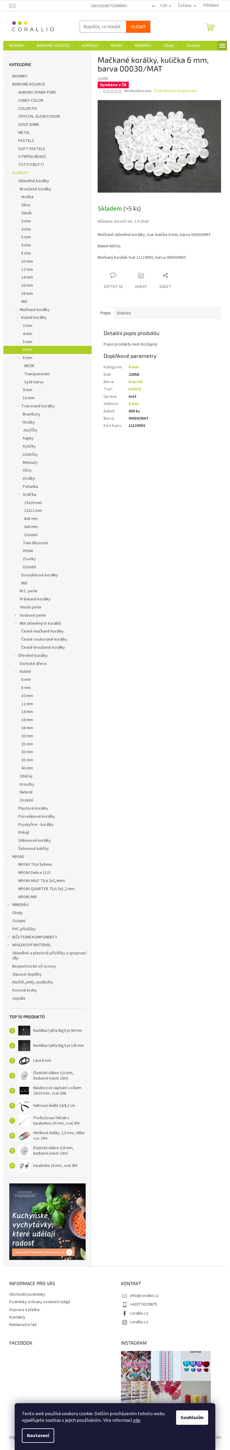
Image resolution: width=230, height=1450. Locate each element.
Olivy (27, 470)
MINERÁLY (20, 905)
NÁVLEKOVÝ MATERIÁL (31, 945)
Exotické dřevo (33, 664)
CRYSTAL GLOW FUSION (39, 116)
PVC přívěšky (24, 929)
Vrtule (28, 551)
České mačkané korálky (42, 631)
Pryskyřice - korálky (36, 825)
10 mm (27, 261)
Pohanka (30, 487)
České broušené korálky (43, 648)
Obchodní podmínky (109, 6)
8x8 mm (31, 519)
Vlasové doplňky (27, 974)
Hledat (138, 26)
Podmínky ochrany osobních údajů (39, 1302)
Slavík (26, 213)
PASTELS (26, 141)
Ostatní (30, 535)
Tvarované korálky (38, 406)
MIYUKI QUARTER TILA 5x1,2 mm (46, 889)
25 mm (27, 744)
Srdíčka (29, 495)
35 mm (27, 760)
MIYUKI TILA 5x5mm (35, 865)
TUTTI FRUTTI (31, 165)
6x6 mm (31, 527)
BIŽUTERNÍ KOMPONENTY (34, 937)
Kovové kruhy (24, 990)
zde (136, 1420)
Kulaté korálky (34, 318)
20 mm (27, 736)
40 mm (27, 768)
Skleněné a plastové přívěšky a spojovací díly (49, 955)
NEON (29, 366)
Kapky (28, 438)
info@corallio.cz (144, 1296)
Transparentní (36, 374)
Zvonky (29, 559)
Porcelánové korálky (36, 817)
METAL (24, 133)
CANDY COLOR (30, 101)
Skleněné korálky (33, 181)
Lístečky (30, 455)
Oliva (25, 205)
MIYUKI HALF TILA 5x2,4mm (41, 881)
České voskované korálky (44, 639)
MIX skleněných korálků (40, 624)
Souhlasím (192, 1417)
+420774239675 (143, 1304)
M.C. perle (28, 591)
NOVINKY (20, 76)
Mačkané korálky (35, 310)
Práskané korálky (35, 599)
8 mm (26, 253)
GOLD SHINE (28, 125)
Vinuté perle (30, 607)
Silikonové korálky (34, 841)
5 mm (26, 237)
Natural (26, 792)
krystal (135, 382)
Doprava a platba (24, 1310)
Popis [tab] (106, 313)
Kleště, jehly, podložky (32, 982)
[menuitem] (17, 45)
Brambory (31, 414)
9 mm (27, 390)
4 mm (26, 229)
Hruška (27, 197)
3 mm (26, 221)
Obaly (17, 913)
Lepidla (18, 998)
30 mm (27, 752)
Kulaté (25, 672)
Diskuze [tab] (124, 313)
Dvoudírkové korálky (39, 575)
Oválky (29, 479)
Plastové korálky (33, 808)
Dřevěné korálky (33, 656)
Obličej (26, 776)
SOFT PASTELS (31, 149)
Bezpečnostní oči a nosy (34, 966)
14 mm (27, 277)
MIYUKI (18, 857)
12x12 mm (33, 511)
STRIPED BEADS (32, 157)
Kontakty (17, 1317)
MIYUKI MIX (27, 897)
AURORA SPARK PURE (37, 92)
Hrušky (29, 422)
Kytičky (29, 446)
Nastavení (38, 1435)
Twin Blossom (35, 543)
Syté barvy (34, 382)
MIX (24, 302)
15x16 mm (33, 503)
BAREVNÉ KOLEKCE (28, 84)
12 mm (27, 270)
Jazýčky (30, 430)
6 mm (26, 245)
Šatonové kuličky (33, 849)
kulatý (134, 389)
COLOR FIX (27, 109)
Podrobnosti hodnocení (175, 91)
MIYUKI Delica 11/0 (34, 873)
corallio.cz (139, 1313)
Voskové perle (33, 615)
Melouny (30, 463)
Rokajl (23, 832)
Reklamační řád (23, 1325)
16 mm (27, 285)
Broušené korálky (35, 189)
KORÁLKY (20, 173)
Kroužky (27, 784)
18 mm (27, 294)
